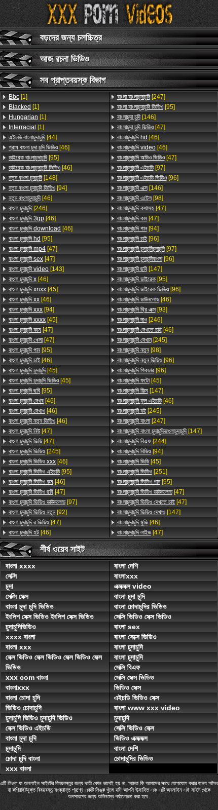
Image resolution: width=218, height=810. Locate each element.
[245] (34, 451)
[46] (39, 147)
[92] (38, 512)
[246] (28, 208)
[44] (33, 137)
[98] (140, 198)
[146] (136, 117)
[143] (36, 269)
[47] (33, 248)
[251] (142, 471)
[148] (33, 177)
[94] (38, 187)
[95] (34, 157)
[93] (142, 309)
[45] (33, 289)
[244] (141, 441)
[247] (141, 96)
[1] (18, 96)
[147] (139, 269)
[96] (147, 177)
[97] (43, 502)
